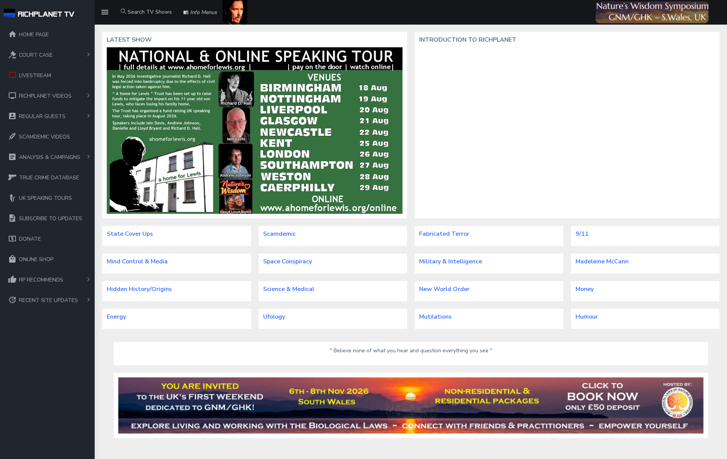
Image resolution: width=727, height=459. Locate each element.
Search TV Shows (149, 12)
